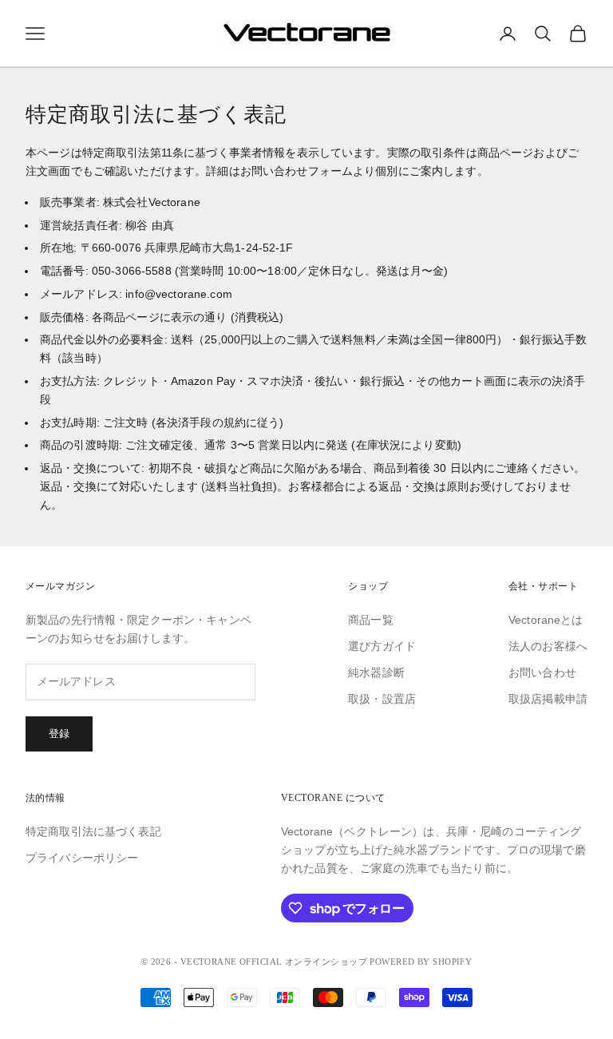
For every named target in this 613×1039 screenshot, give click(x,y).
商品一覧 (371, 619)
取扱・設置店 (382, 698)
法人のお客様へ (547, 646)
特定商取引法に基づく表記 (93, 831)
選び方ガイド (382, 646)
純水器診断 (376, 672)
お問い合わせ (542, 672)
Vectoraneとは (545, 619)
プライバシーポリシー (82, 857)
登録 (59, 734)
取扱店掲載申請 (547, 698)
